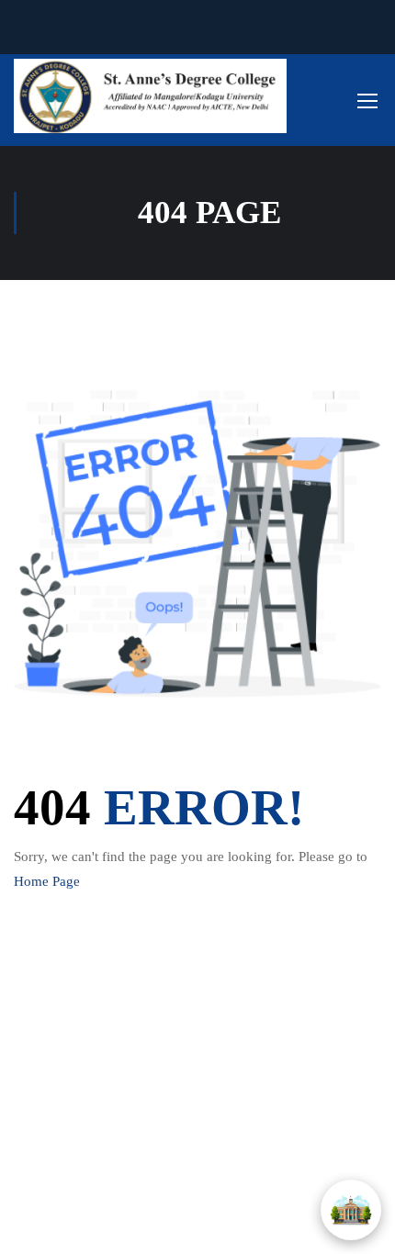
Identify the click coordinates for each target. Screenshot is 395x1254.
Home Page (47, 881)
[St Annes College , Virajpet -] (151, 96)
